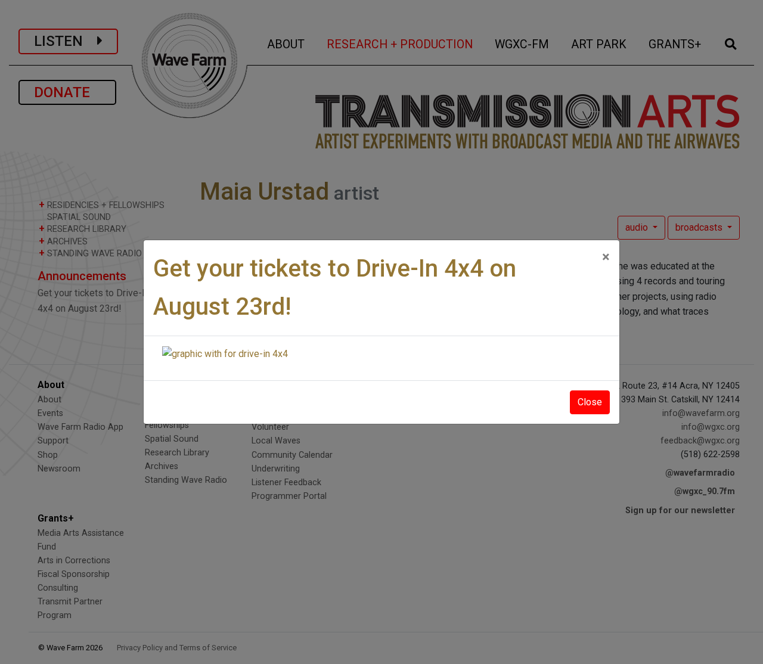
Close (590, 402)
